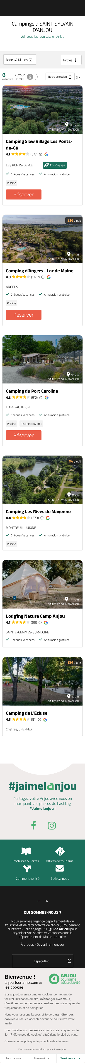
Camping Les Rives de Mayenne (38, 511)
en (46, 901)
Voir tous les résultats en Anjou (42, 36)
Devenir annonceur (50, 944)
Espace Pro (41, 961)
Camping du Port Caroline (32, 391)
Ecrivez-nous (60, 878)
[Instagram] (51, 826)
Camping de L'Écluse (26, 713)
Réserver (23, 194)
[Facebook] (33, 826)
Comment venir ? (28, 878)
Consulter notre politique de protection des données (36, 1041)
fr (38, 901)
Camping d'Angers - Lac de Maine (39, 270)
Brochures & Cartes (25, 861)
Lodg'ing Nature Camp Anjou (35, 616)
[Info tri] (78, 78)
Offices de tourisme (59, 861)
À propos (27, 944)
